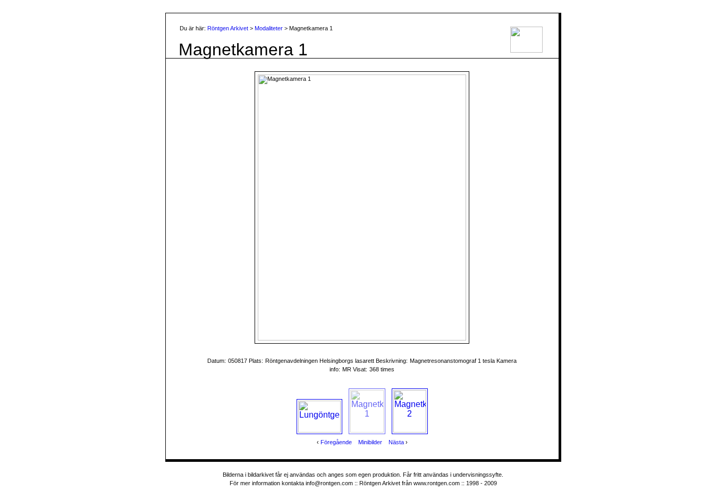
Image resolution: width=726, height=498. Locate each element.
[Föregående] (279, 207)
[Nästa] (444, 207)
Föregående (336, 442)
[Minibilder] (362, 90)
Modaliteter (269, 28)
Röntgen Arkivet (227, 28)
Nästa (396, 442)
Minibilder (370, 442)
